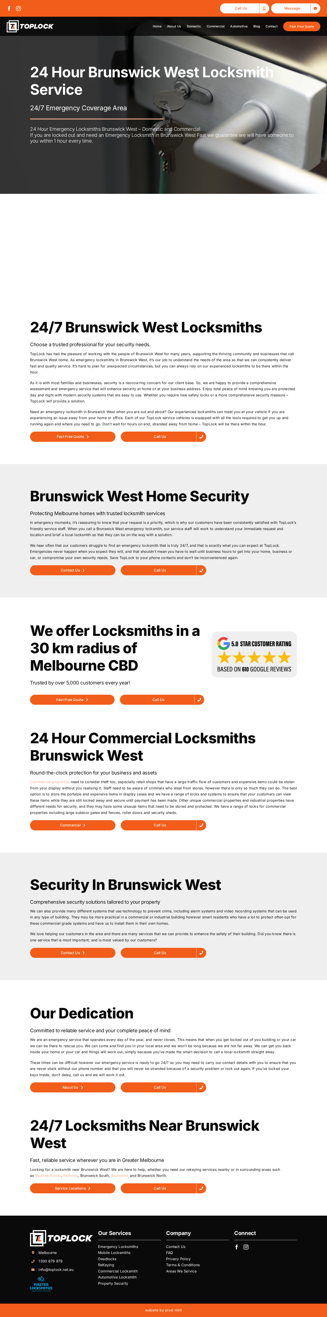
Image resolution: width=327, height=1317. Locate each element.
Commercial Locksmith (118, 1271)
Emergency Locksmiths (118, 1246)
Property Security (113, 1283)
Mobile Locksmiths (114, 1252)
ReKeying (106, 1265)
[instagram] (18, 8)
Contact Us (175, 1246)
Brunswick (120, 1175)
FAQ (169, 1252)
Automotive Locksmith (118, 1277)
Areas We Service (181, 1271)
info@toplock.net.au (55, 1269)
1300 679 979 (50, 1261)
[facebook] (9, 8)
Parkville (70, 1175)
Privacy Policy (179, 1259)
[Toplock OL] (30, 22)
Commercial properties (50, 782)
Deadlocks (107, 1259)
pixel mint (173, 1310)
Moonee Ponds (48, 1175)
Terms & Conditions (183, 1265)
